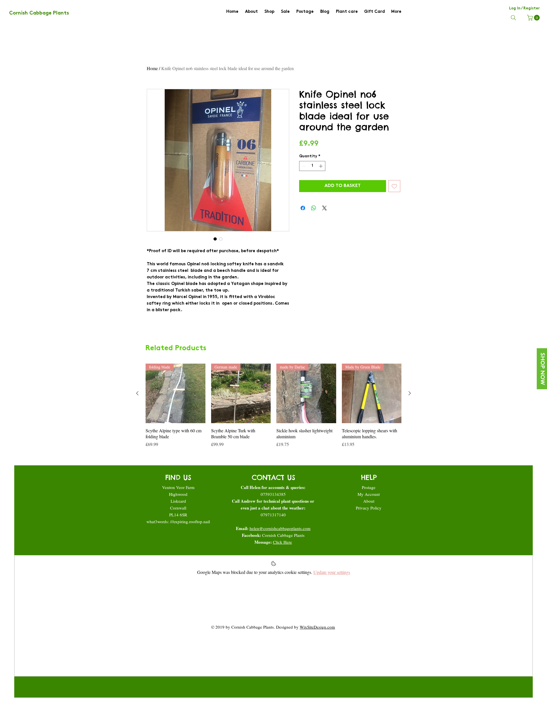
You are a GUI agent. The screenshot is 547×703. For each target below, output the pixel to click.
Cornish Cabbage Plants (283, 535)
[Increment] (321, 166)
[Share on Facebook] (302, 208)
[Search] (513, 18)
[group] (273, 405)
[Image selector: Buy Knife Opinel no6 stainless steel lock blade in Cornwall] (221, 239)
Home (152, 68)
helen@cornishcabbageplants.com (280, 528)
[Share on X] (324, 208)
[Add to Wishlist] (394, 186)
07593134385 (273, 494)
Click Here (282, 542)
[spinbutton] (312, 166)
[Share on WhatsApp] (313, 208)
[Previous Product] (137, 393)
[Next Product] (409, 393)
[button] (534, 18)
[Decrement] (303, 166)
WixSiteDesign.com (317, 627)
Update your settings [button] (331, 572)
